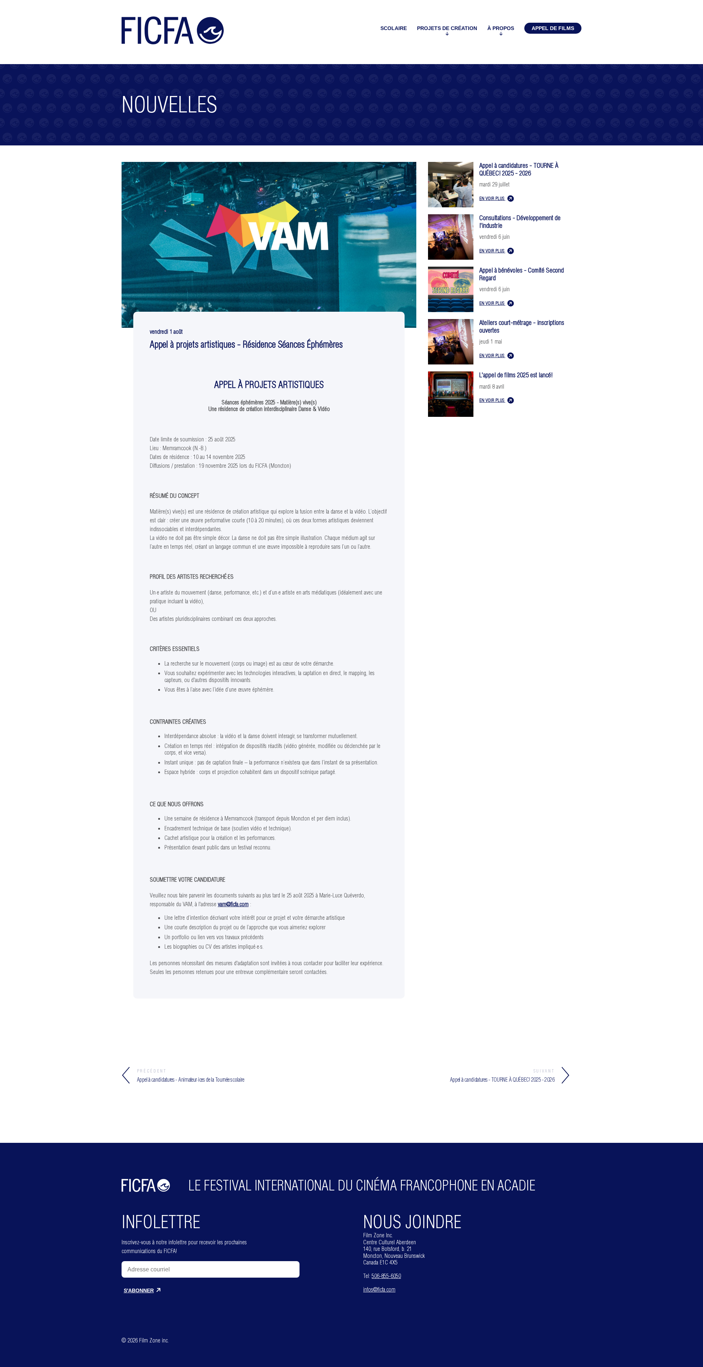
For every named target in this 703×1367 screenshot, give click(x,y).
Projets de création (447, 28)
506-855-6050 (386, 1275)
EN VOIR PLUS (492, 198)
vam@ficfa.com (233, 904)
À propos (500, 28)
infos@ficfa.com (379, 1289)
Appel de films (553, 28)
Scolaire (393, 28)
